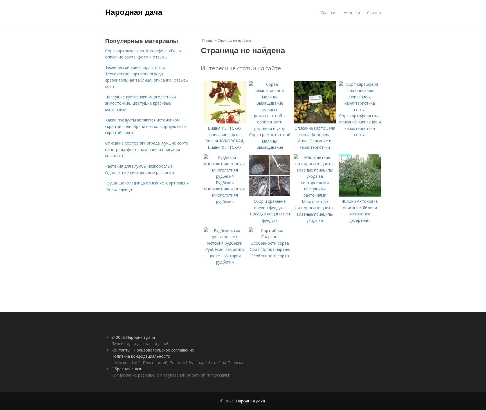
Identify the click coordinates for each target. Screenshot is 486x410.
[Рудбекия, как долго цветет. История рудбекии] (225, 243)
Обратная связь (126, 368)
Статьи (374, 12)
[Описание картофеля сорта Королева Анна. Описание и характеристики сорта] (315, 122)
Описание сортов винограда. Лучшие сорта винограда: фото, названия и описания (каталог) (146, 149)
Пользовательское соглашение (164, 350)
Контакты (120, 350)
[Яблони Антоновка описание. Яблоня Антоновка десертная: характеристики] (360, 195)
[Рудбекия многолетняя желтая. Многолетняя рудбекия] (225, 176)
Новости (351, 12)
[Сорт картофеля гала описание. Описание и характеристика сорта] (360, 109)
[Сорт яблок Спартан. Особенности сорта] (270, 243)
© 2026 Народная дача (133, 337)
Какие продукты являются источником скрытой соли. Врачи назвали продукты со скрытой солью (146, 126)
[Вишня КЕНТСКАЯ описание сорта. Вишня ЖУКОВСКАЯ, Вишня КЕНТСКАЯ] (225, 122)
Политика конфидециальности (140, 356)
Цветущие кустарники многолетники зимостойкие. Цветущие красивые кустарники (140, 103)
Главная (328, 12)
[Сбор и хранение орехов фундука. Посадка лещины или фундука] (270, 195)
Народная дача (133, 11)
